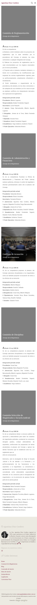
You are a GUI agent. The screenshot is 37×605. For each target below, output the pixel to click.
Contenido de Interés (7, 569)
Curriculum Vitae (6, 579)
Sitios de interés (6, 571)
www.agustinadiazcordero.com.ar (26, 594)
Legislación (4, 577)
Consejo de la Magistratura (9, 564)
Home (3, 561)
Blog (2, 566)
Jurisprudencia (5, 574)
